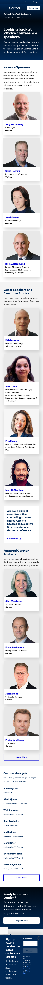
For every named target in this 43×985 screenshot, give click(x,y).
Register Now (33, 8)
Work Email (28, 939)
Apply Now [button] (12, 539)
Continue (30, 951)
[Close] (39, 938)
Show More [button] (22, 757)
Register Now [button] (22, 920)
